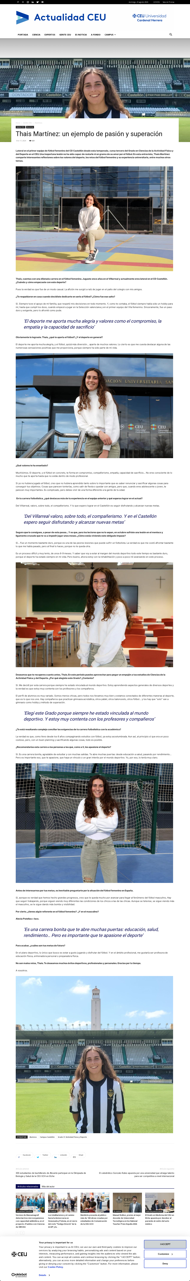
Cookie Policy (55, 1267)
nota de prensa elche (154, 1211)
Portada (23, 34)
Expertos (50, 34)
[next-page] (22, 1233)
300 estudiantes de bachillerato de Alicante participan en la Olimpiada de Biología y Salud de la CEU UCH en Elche (51, 1175)
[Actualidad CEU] (95, 17)
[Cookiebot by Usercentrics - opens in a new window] (19, 1275)
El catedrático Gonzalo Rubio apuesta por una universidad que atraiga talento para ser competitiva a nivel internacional (136, 1175)
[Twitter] (37, 2)
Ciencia (36, 34)
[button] (170, 35)
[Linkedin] (32, 2)
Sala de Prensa (168, 2)
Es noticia (81, 34)
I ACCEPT (165, 1244)
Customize (163, 1254)
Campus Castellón (47, 1137)
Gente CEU (65, 34)
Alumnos (30, 127)
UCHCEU (156, 2)
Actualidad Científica (24, 1211)
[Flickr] (23, 2)
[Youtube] (42, 2)
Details (42, 1275)
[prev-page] (17, 1233)
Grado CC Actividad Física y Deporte (72, 1137)
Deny (165, 1263)
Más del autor (48, 1186)
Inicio (18, 123)
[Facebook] (18, 2)
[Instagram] (28, 2)
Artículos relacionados (28, 1186)
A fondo (95, 34)
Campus (109, 34)
